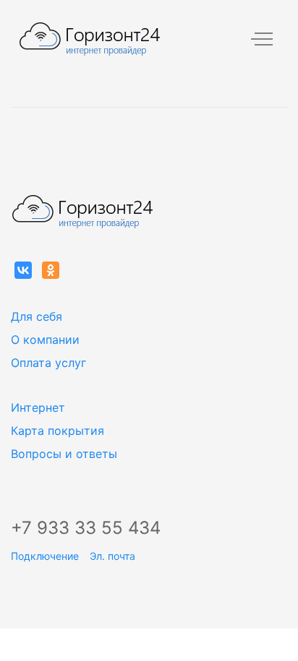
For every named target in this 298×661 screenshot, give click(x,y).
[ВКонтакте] (23, 270)
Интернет (38, 407)
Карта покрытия (57, 430)
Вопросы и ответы (64, 453)
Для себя (36, 316)
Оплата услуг (48, 362)
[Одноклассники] (50, 270)
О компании (45, 339)
